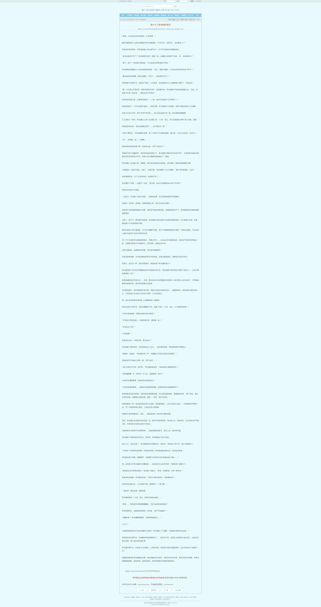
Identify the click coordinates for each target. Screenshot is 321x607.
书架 (197, 15)
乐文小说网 (130, 10)
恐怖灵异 (177, 15)
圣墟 (147, 10)
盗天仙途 (151, 10)
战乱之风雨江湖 (166, 599)
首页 (123, 15)
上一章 (142, 590)
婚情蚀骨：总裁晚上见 (158, 597)
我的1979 (164, 29)
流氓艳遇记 (177, 29)
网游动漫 (163, 15)
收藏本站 (130, 1)
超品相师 (156, 29)
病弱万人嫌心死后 (184, 597)
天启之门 (173, 29)
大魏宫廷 (168, 29)
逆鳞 (152, 29)
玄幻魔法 (129, 15)
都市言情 (143, 15)
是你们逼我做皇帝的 (130, 19)
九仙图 (181, 29)
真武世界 (160, 29)
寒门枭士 (167, 10)
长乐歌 (163, 10)
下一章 (166, 590)
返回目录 (153, 590)
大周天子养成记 (192, 597)
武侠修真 (136, 15)
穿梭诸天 (157, 10)
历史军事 (150, 15)
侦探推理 (156, 15)
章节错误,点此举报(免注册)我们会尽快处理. (149, 578)
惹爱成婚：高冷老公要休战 (156, 599)
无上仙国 (145, 29)
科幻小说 (170, 15)
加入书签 (178, 590)
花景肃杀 (177, 597)
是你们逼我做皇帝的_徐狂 (150, 602)
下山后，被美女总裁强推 (146, 597)
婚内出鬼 (138, 597)
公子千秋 (176, 10)
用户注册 (198, 1)
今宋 (172, 10)
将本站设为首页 (123, 1)
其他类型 (183, 15)
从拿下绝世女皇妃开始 (169, 597)
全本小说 (190, 15)
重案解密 (133, 597)
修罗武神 (149, 29)
